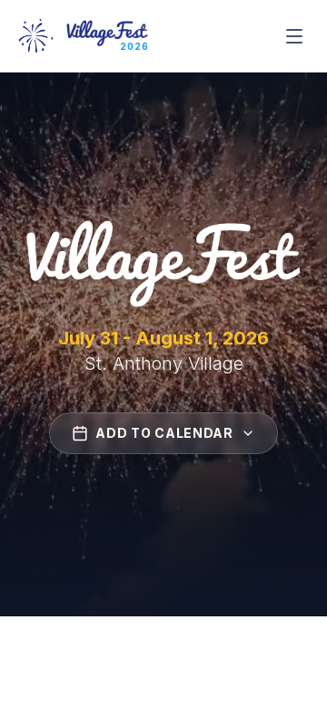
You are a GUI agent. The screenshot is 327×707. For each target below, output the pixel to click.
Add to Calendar (164, 433)
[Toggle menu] (294, 36)
